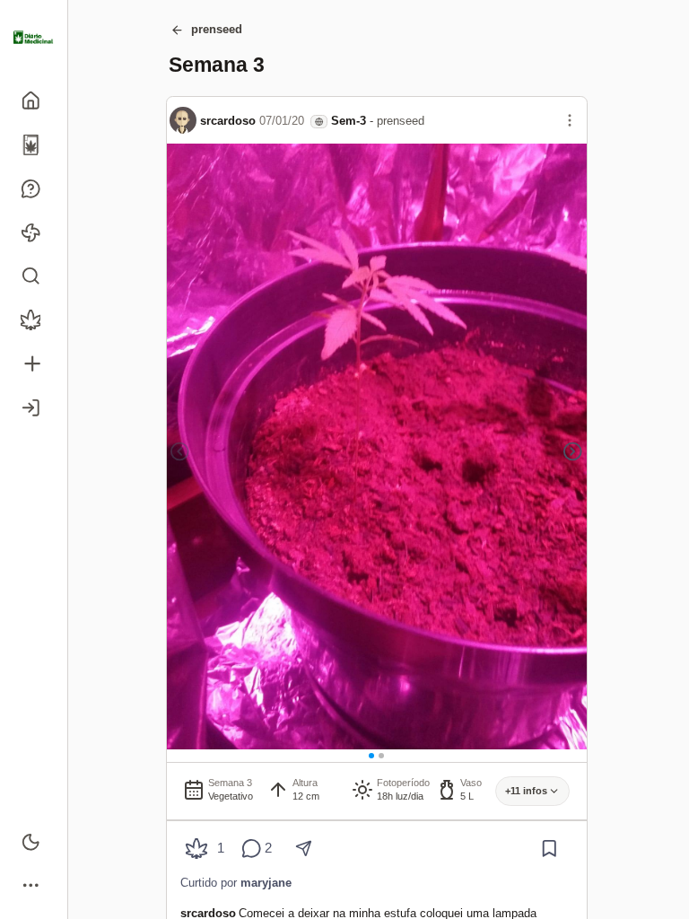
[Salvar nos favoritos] (549, 848)
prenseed (216, 29)
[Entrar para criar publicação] (33, 364)
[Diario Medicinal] (33, 38)
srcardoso (228, 120)
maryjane (266, 882)
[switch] (33, 841)
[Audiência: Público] (318, 121)
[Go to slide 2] (381, 755)
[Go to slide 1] (371, 755)
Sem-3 (348, 120)
